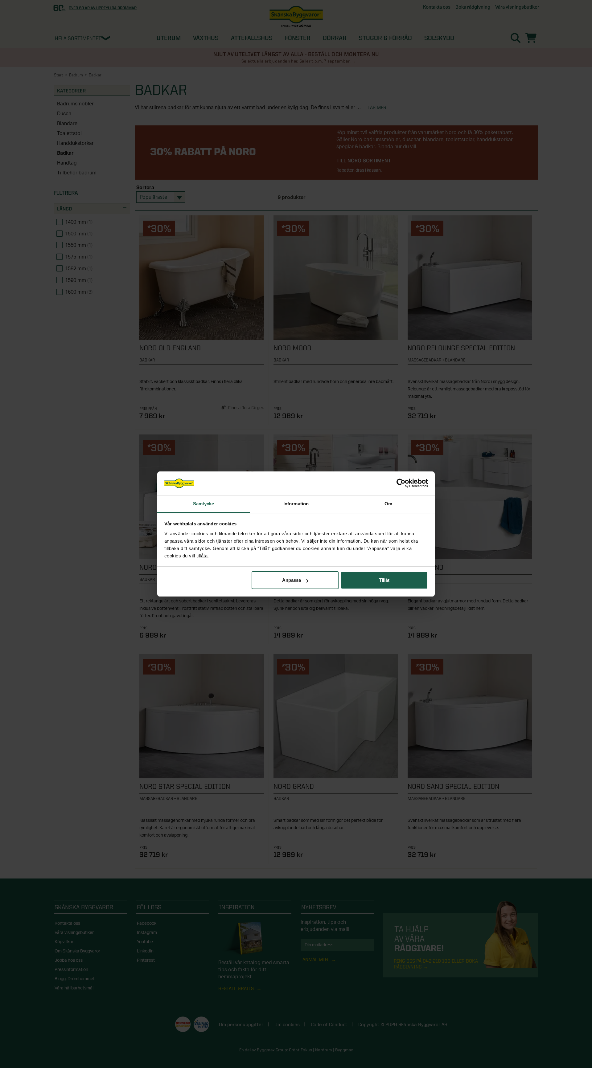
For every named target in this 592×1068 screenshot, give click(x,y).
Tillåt (384, 580)
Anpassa (291, 580)
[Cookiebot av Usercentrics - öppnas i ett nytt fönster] (401, 483)
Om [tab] (388, 503)
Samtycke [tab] (203, 503)
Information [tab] (296, 503)
